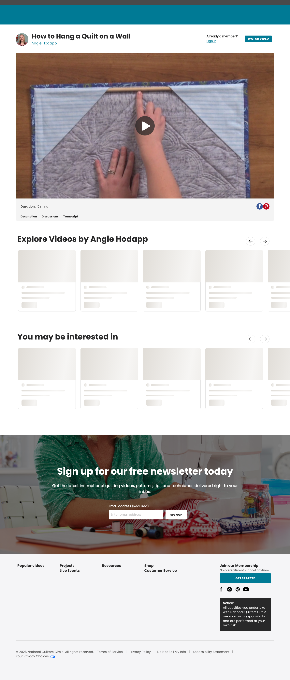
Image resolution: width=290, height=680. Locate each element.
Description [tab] (29, 216)
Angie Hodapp (44, 43)
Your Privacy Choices (32, 656)
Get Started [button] (245, 578)
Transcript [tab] (70, 216)
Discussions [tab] (50, 216)
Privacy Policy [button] (140, 652)
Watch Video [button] (258, 39)
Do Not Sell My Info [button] (171, 652)
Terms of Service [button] (110, 652)
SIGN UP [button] (176, 515)
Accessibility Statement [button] (211, 652)
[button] (222, 38)
